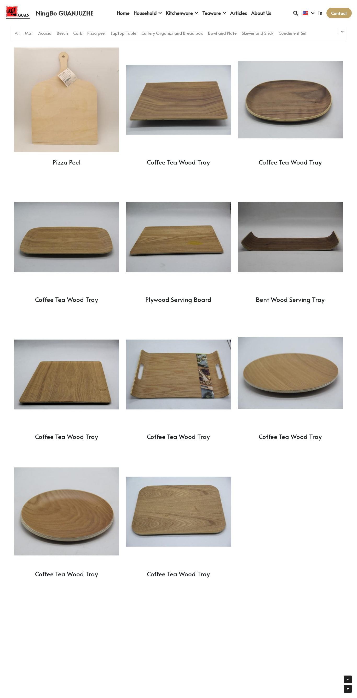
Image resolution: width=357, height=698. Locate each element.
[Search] (295, 13)
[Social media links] (320, 13)
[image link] (18, 12)
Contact (339, 13)
